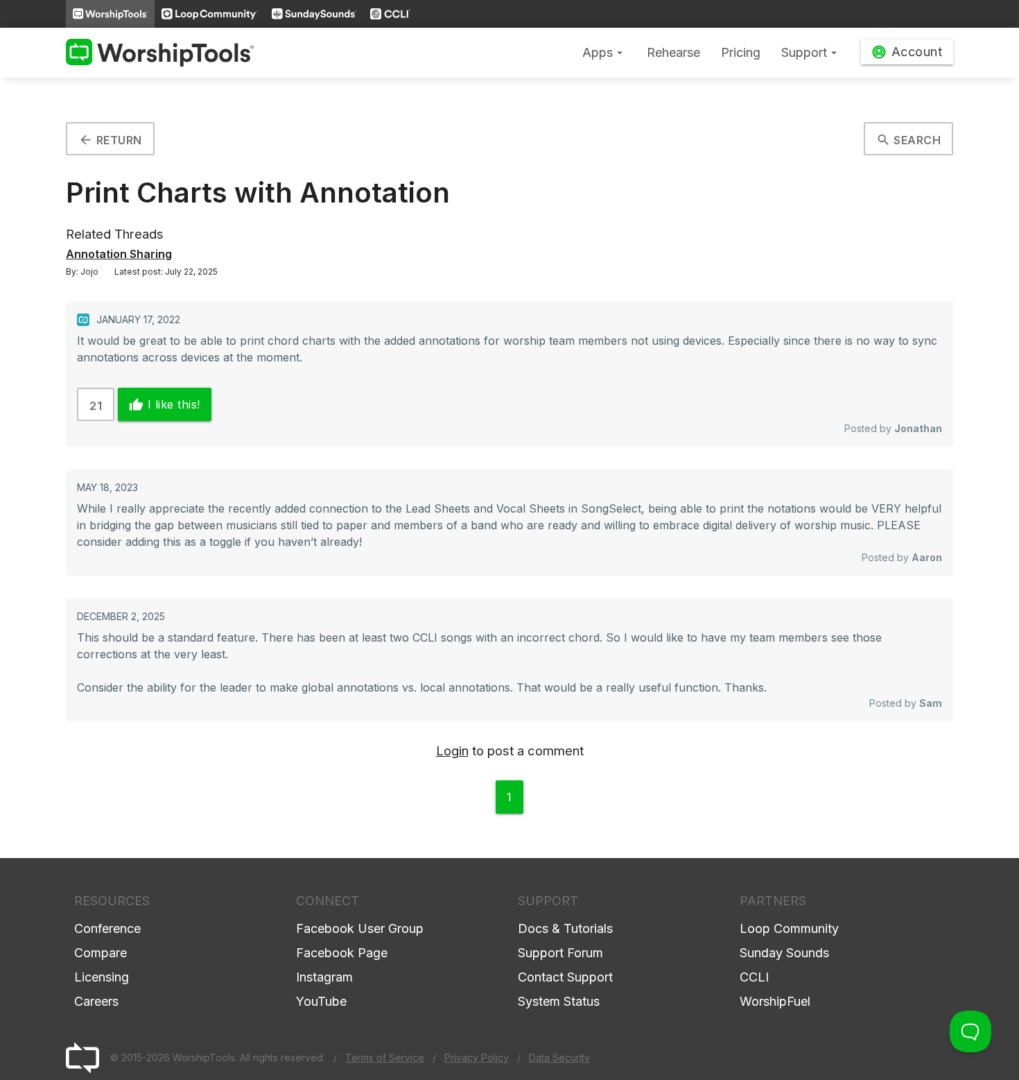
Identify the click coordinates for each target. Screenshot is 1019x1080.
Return (110, 139)
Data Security (559, 1057)
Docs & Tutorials (565, 928)
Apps (604, 52)
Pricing (740, 52)
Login (452, 750)
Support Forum (560, 952)
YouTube (321, 1001)
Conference (107, 928)
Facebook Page (341, 952)
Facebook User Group (360, 928)
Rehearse (673, 52)
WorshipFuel (775, 1001)
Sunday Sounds (784, 952)
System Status (559, 1001)
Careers (96, 1001)
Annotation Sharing (119, 254)
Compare (100, 952)
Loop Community (789, 928)
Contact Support (565, 977)
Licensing (101, 977)
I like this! (164, 404)
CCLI (754, 977)
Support (810, 52)
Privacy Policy (476, 1057)
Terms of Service (384, 1057)
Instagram (324, 977)
